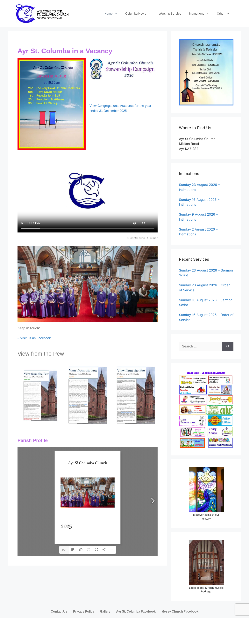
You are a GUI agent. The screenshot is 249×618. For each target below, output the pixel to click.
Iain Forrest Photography (146, 238)
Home (108, 13)
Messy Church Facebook (179, 611)
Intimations (196, 13)
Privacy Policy (83, 611)
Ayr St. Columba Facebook (136, 611)
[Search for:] (200, 346)
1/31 (64, 549)
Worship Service (170, 13)
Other (221, 13)
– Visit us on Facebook (34, 338)
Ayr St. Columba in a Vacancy (65, 51)
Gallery (105, 611)
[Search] (227, 346)
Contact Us (59, 611)
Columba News (135, 13)
